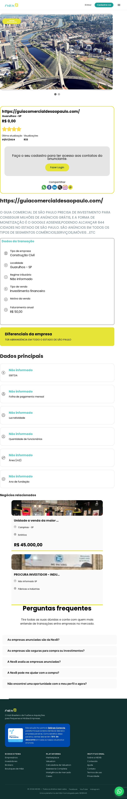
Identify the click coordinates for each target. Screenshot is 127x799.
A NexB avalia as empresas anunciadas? (34, 661)
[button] (119, 791)
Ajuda (90, 765)
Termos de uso (94, 772)
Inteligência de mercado (58, 772)
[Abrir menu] (119, 5)
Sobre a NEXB (94, 758)
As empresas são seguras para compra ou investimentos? (46, 650)
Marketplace (52, 758)
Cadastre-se (104, 5)
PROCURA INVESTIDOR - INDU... (37, 575)
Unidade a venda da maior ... (36, 520)
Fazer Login (57, 167)
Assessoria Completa (56, 769)
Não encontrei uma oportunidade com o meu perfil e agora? (47, 683)
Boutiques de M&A (14, 769)
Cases (49, 776)
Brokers (9, 765)
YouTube (84, 789)
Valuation (50, 761)
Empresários (11, 758)
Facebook (73, 789)
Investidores (11, 761)
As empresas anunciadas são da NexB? (33, 639)
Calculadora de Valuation (58, 765)
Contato (91, 769)
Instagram (95, 789)
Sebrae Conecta (56, 728)
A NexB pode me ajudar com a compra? (33, 672)
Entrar (88, 5)
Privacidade (93, 776)
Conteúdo (92, 761)
